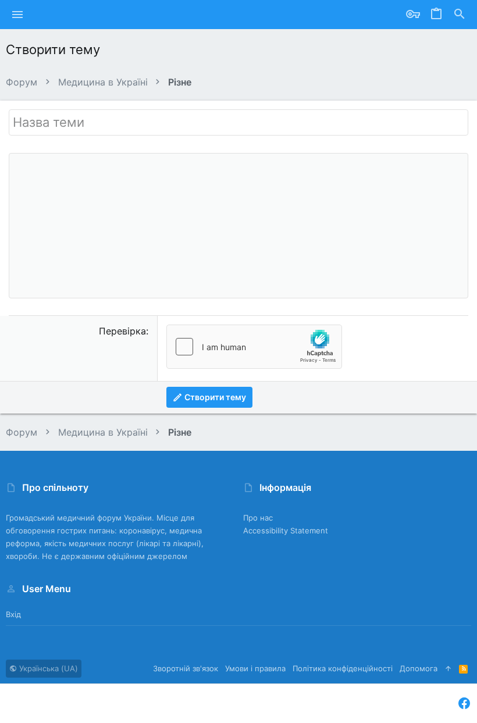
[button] (18, 14)
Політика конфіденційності (343, 668)
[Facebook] (464, 703)
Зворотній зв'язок (185, 668)
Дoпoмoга (418, 668)
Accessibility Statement (285, 530)
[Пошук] (459, 14)
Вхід (13, 614)
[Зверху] (448, 668)
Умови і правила (255, 668)
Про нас (258, 517)
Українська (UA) (47, 668)
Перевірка (122, 331)
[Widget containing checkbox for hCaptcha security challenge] (254, 347)
